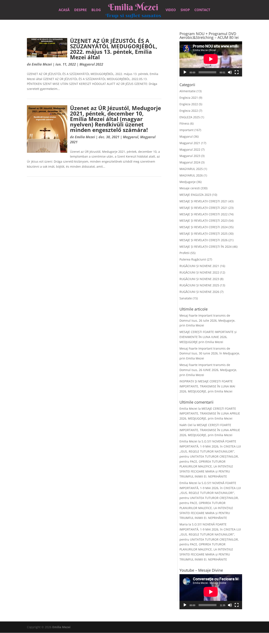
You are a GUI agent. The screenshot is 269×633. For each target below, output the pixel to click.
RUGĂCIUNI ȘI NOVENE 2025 (199, 285)
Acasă (64, 10)
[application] (210, 58)
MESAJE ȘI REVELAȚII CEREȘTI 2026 (203, 240)
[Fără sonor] (230, 72)
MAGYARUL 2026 (191, 175)
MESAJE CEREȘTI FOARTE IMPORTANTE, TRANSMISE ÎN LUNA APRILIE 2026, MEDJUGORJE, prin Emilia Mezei (209, 414)
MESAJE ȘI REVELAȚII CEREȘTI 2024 (203, 227)
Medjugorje (187, 182)
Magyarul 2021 (189, 143)
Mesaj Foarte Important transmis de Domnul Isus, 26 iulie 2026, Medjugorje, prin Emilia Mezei (207, 320)
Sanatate (185, 298)
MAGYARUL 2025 (191, 169)
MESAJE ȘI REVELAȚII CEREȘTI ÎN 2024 (205, 247)
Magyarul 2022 (91, 64)
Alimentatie (187, 91)
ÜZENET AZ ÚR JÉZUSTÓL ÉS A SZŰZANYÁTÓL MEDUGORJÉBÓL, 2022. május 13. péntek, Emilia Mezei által (113, 49)
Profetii (184, 253)
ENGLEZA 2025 (189, 117)
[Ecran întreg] (237, 72)
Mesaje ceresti (189, 188)
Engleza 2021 (188, 98)
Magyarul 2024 (189, 162)
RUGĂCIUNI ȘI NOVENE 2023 (199, 279)
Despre (80, 10)
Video (171, 10)
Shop (185, 10)
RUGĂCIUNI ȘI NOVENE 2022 (199, 272)
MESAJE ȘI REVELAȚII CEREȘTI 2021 (203, 201)
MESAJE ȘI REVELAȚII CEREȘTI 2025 (203, 234)
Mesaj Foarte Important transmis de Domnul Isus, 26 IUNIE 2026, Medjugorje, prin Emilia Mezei (208, 370)
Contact (202, 10)
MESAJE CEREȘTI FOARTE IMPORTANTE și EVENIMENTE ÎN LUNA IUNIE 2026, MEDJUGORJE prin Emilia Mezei (208, 337)
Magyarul (130, 137)
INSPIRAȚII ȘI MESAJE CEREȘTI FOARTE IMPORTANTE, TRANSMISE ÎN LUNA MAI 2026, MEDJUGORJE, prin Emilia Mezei (207, 386)
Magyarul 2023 (189, 156)
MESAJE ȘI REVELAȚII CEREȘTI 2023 (203, 220)
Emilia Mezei (42, 64)
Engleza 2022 (188, 104)
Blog (96, 10)
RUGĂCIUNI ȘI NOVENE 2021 (199, 266)
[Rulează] (185, 72)
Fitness (184, 123)
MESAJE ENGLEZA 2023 (195, 195)
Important (186, 130)
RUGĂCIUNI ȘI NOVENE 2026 (199, 292)
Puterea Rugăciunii (192, 259)
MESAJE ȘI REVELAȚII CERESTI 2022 (203, 214)
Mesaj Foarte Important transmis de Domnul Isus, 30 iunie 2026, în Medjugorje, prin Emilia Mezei (209, 353)
